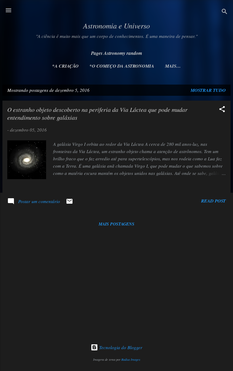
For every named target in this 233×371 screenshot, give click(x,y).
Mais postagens (116, 224)
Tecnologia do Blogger (120, 347)
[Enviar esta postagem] (69, 203)
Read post (213, 201)
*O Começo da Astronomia (121, 66)
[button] (222, 110)
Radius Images (130, 359)
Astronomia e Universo (116, 25)
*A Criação (65, 66)
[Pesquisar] (224, 12)
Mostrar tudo (208, 90)
